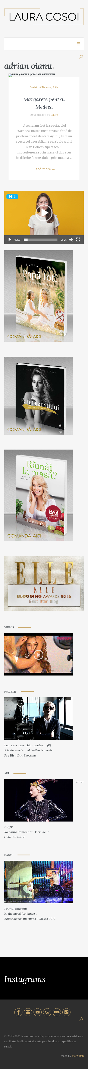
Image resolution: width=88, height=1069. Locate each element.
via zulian (78, 1055)
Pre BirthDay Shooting (20, 755)
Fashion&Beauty (40, 87)
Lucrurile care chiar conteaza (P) (27, 745)
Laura (54, 114)
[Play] (10, 239)
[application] (44, 213)
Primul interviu (15, 909)
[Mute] (71, 239)
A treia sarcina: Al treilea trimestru (29, 750)
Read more (44, 169)
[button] (44, 212)
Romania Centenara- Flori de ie (26, 832)
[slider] (40, 240)
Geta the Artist (14, 837)
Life (55, 87)
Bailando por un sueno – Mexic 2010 (29, 919)
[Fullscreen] (78, 239)
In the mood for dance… (20, 914)
